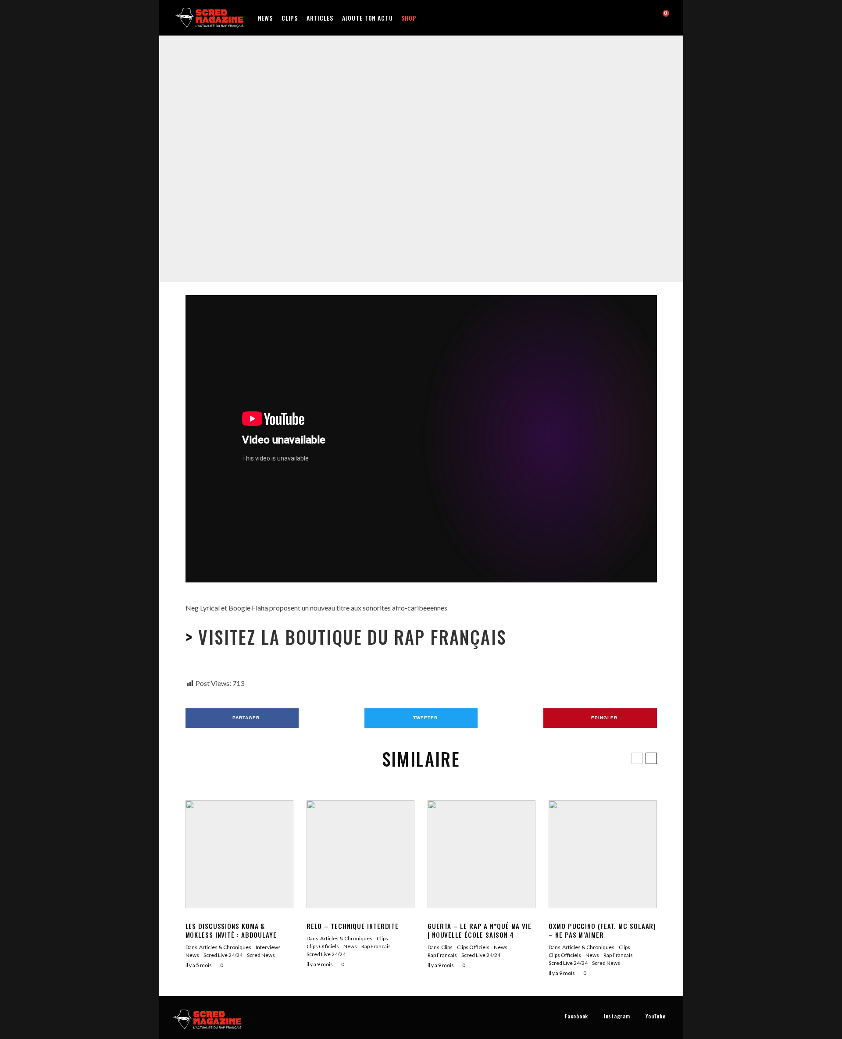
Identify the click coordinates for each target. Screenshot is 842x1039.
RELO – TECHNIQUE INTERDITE (353, 925)
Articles (320, 17)
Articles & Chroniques (225, 947)
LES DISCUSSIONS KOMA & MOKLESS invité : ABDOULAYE (231, 930)
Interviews (268, 947)
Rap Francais (439, 153)
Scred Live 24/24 (223, 955)
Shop (408, 17)
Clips (290, 17)
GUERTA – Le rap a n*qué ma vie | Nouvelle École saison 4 (480, 930)
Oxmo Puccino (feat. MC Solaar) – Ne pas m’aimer (602, 930)
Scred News (261, 955)
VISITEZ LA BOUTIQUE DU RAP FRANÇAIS (349, 637)
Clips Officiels (404, 153)
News (265, 17)
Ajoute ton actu (367, 17)
